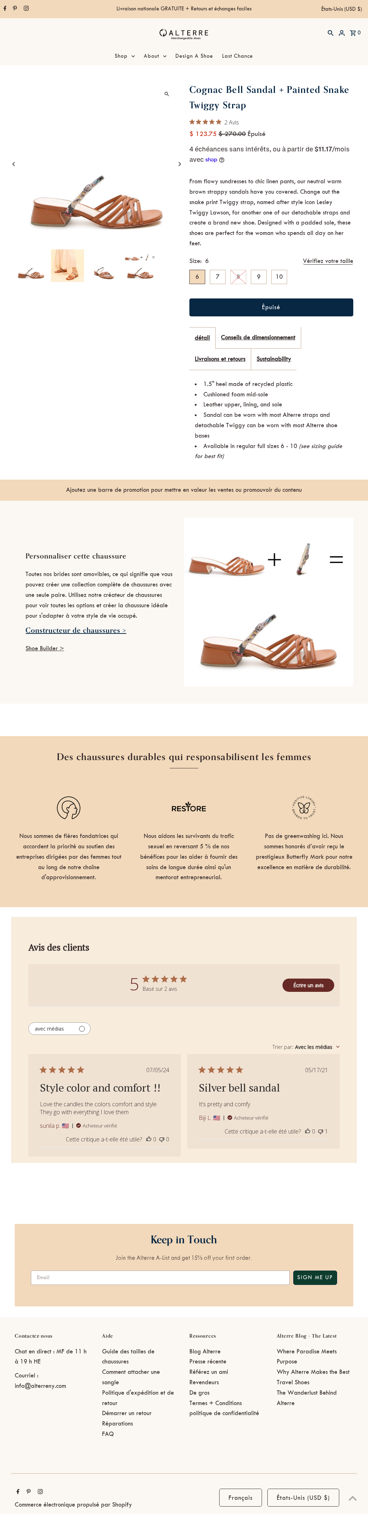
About (151, 56)
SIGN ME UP (315, 1278)
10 (279, 277)
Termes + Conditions (215, 1403)
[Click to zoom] (167, 94)
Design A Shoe (194, 56)
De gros (199, 1393)
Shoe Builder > (45, 648)
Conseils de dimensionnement (258, 337)
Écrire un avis (308, 985)
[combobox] (306, 1046)
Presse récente (207, 1361)
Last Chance (237, 56)
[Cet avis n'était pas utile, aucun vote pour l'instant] (161, 1139)
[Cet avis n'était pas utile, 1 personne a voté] (320, 1131)
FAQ (108, 1434)
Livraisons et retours (220, 359)
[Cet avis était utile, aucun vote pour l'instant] (148, 1139)
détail (202, 338)
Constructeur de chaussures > (76, 630)
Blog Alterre (205, 1351)
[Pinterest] (14, 9)
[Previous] (14, 164)
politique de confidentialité (224, 1413)
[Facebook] (4, 9)
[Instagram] (25, 9)
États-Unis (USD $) (341, 9)
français (241, 1498)
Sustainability (274, 359)
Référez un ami (208, 1372)
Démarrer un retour (127, 1413)
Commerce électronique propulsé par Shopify (73, 1505)
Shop (121, 56)
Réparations (117, 1424)
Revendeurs (204, 1382)
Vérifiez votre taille (328, 261)
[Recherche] (330, 32)
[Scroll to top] (353, 1498)
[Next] (179, 164)
